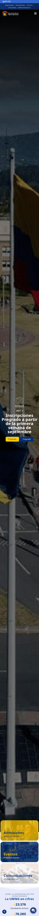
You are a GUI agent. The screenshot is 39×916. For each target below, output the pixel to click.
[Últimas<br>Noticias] (19, 873)
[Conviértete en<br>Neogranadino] (19, 830)
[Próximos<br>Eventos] (19, 852)
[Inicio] (10, 14)
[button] (35, 14)
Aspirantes (9, 5)
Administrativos (24, 8)
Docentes (12, 8)
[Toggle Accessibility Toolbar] (4, 911)
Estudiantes (20, 5)
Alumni (29, 5)
